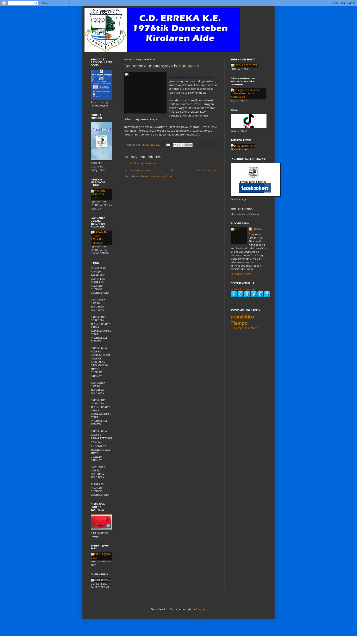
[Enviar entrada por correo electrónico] (168, 144)
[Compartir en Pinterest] (190, 145)
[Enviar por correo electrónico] (175, 145)
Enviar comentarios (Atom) (157, 176)
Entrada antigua (207, 170)
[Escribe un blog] (179, 145)
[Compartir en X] (183, 145)
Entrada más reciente (138, 170)
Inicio (174, 170)
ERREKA (257, 229)
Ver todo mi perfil (241, 273)
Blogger (201, 609)
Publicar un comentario (144, 163)
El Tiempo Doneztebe (244, 328)
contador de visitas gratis (243, 289)
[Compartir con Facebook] (186, 145)
